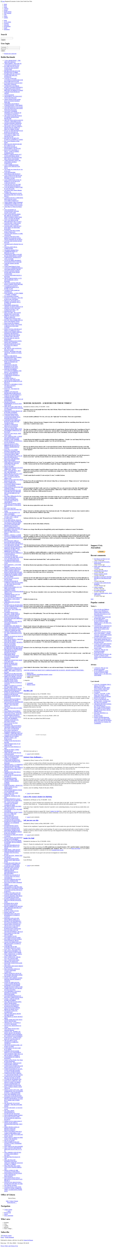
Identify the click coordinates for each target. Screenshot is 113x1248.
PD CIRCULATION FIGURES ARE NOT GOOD (12, 807)
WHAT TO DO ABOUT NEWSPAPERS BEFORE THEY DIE (13, 1124)
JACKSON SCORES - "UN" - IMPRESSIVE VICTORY (12, 550)
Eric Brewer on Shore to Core (102, 559)
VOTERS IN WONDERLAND (12, 1079)
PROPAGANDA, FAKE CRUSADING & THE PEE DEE (13, 886)
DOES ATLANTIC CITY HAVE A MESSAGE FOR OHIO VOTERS (13, 326)
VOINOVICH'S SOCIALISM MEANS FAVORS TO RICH (12, 1077)
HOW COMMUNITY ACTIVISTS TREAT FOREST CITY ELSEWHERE (12, 484)
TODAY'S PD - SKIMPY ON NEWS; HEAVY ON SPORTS (12, 1032)
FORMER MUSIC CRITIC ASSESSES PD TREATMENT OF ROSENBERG (13, 399)
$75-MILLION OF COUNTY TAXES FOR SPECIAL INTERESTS (12, 75)
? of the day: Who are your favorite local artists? (101, 650)
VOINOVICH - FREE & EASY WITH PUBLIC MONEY (13, 1063)
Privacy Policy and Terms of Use (9, 1246)
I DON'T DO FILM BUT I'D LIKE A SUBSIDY (12, 513)
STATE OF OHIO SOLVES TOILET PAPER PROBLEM (12, 983)
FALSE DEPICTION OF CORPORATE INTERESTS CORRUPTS (12, 375)
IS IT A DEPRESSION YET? (12, 527)
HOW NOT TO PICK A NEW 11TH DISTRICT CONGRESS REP (12, 505)
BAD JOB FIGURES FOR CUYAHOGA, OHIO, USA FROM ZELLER (11, 135)
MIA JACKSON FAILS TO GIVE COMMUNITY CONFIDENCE (13, 668)
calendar (6, 8)
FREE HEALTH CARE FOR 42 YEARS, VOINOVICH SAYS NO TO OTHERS (13, 408)
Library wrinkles (98, 587)
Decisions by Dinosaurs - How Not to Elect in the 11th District (13, 298)
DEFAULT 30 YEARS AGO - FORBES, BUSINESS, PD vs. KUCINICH (12, 302)
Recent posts (7, 1212)
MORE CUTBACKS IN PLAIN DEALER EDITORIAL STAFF (13, 689)
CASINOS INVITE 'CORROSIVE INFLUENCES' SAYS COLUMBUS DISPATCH (13, 199)
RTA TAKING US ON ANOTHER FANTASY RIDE (12, 936)
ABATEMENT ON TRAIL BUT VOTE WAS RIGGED (13, 97)
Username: (4, 47)
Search (6, 1214)
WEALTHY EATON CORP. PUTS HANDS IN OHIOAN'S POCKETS (12, 1118)
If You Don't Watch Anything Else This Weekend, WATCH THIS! (13, 522)
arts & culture (7, 22)
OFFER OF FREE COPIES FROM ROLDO (11, 750)
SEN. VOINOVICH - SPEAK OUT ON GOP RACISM (12, 957)
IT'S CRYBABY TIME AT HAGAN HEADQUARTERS (12, 541)
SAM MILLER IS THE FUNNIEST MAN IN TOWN (12, 947)
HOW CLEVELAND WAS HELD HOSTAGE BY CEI (13, 480)
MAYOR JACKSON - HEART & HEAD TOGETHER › (68, 670)
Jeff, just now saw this (30, 820)
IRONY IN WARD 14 (100, 698)
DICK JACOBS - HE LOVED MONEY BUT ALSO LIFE (12, 313)
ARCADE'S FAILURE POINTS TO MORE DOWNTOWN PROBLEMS (13, 117)
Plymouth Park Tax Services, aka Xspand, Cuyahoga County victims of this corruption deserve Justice (102, 656)
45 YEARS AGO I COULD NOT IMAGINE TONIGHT (13, 83)
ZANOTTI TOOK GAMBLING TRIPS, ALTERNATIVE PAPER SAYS (13, 1190)
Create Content (8, 1209)
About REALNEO (99, 652)
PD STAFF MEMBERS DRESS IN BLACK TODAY (13, 832)
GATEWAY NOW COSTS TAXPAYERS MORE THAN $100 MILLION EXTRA (12, 417)
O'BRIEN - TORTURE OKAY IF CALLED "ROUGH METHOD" (13, 734)
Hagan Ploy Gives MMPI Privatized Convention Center (12, 450)
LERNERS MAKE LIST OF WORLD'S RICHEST (12, 595)
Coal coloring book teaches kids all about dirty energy (102, 617)
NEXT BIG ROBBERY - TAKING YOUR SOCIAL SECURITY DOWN (11, 720)
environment (7, 26)
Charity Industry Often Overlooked (13, 202)
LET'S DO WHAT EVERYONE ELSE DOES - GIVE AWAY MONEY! (13, 599)
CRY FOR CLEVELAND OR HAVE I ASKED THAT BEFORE (13, 283)
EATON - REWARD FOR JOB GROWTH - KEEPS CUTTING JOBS (13, 353)
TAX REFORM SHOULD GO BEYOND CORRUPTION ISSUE (13, 996)
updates (6, 17)
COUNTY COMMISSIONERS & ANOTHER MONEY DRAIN (13, 268)
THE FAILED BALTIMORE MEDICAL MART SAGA (12, 1008)
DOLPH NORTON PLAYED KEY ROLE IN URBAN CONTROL (12, 345)
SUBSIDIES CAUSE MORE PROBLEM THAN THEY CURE (13, 986)
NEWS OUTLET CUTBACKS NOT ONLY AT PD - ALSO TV (13, 713)
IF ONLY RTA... (8, 518)
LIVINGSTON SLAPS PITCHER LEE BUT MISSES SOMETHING (13, 605)
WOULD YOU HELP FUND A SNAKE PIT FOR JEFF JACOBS (13, 1183)
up (52, 670)
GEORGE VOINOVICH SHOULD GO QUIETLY (11, 425)
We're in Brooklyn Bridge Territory (13, 1115)
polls (5, 14)
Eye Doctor (97, 692)
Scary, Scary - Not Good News (12, 949)
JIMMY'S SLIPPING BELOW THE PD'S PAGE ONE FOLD (12, 568)
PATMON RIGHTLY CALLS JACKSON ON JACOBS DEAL (13, 799)
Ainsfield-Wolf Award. (58, 850)
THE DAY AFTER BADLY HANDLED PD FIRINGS (11, 1005)
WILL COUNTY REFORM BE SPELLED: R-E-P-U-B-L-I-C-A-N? (13, 1149)
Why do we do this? (9, 1140)
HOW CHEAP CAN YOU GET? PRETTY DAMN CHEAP (13, 474)
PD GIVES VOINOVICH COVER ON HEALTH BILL (12, 819)
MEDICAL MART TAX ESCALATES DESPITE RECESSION (10, 664)
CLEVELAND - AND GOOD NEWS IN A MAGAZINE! (12, 223)
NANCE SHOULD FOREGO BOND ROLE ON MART (12, 699)
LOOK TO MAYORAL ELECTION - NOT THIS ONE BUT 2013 (12, 609)
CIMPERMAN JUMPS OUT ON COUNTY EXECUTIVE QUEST (13, 204)
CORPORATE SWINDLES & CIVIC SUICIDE (12, 258)
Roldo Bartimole (9, 1237)
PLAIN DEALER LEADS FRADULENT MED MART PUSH (12, 860)
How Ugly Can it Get (10, 508)
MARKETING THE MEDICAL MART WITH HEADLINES (13, 626)
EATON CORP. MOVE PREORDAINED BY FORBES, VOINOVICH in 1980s (13, 357)
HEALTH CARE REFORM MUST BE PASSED (11, 459)
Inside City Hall (55, 811)
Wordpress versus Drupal (100, 690)
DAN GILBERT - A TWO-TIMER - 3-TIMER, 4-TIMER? (13, 294)
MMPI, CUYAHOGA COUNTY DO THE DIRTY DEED (13, 686)
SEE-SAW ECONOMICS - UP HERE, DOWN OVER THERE (12, 951)
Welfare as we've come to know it (13, 1121)
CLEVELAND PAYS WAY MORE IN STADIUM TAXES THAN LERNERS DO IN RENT (13, 238)
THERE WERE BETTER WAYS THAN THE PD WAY (13, 1020)
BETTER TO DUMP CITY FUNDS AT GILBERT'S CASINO (13, 138)
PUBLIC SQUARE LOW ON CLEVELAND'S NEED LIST (12, 893)
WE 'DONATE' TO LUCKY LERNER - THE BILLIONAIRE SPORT (13, 1104)
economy (6, 23)
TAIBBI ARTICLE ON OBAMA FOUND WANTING (13, 989)
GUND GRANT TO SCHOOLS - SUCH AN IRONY (13, 441)
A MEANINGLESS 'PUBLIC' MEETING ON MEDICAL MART (13, 89)
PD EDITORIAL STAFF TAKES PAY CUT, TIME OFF (13, 813)
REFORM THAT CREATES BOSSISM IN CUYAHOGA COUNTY (12, 915)
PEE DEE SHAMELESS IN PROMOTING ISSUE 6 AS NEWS (12, 846)
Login (28, 676)
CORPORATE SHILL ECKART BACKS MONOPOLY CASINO (13, 255)
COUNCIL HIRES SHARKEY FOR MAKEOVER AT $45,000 (12, 261)
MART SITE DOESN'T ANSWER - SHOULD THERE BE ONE (13, 629)
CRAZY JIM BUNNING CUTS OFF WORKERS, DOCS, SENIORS (13, 280)
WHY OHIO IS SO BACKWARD (13, 1146)
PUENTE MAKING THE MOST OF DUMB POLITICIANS (13, 896)
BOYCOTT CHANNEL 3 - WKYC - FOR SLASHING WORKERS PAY (11, 151)
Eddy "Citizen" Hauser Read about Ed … (12, 1201)
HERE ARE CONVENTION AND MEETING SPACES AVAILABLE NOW (12, 463)
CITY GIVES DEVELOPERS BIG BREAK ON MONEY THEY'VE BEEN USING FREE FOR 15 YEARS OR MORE (13, 216)
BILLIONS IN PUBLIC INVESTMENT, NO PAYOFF (12, 147)
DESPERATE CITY (9, 311)
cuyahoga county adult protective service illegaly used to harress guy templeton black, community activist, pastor (102, 646)
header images (7, 11)
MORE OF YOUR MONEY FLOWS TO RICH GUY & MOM (13, 692)
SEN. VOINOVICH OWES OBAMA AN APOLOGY (11, 960)
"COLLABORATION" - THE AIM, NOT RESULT (12, 61)
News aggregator (8, 1215)
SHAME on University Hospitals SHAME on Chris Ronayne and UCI (102, 578)
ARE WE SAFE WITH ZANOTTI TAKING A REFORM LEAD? (13, 120)
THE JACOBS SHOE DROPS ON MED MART (12, 1014)
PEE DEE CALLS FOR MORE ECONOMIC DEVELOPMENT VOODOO (13, 842)
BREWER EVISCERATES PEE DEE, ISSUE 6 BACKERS (13, 158)
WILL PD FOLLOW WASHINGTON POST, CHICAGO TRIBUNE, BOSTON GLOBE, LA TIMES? (13, 1162)
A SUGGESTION (9, 95)
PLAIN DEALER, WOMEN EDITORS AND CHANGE (12, 866)
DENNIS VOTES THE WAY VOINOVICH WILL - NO (12, 308)
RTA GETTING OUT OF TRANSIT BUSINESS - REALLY (13, 930)
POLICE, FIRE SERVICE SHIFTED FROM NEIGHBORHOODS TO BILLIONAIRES (11, 871)
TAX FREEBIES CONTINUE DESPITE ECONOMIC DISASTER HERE (12, 993)
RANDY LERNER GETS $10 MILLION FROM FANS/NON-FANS (12, 900)
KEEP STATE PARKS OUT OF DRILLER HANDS (13, 587)
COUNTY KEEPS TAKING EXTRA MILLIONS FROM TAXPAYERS (12, 272)
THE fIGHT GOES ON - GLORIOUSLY (11, 1011)
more (92, 599)
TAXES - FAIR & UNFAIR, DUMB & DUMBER (12, 999)
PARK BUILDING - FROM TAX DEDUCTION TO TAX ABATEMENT (13, 787)
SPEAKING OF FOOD (10, 976)
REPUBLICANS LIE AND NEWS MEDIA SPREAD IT (12, 919)
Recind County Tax (9, 912)
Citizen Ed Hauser (28, 1240)
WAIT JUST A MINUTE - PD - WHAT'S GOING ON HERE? (12, 1081)
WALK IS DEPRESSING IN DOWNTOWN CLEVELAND (12, 1084)
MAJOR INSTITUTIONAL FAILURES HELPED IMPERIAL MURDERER (13, 618)
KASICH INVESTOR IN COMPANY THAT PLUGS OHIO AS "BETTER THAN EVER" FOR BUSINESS (13, 583)
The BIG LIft (28, 691)
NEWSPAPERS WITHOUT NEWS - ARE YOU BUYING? (12, 716)
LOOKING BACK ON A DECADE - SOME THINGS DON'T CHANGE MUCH (12, 614)
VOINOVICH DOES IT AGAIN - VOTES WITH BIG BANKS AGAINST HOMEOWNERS (13, 1070)
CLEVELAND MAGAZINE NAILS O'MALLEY (12, 231)
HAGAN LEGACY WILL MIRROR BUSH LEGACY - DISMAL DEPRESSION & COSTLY (12, 446)
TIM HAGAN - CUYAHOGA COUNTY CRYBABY (12, 1023)
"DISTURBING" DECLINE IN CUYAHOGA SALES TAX (12, 64)
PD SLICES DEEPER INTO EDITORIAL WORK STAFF (12, 829)
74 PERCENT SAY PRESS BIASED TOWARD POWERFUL (13, 86)
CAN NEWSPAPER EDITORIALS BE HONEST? (12, 173)
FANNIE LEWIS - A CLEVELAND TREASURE (12, 379)
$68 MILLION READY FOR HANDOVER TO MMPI (12, 71)
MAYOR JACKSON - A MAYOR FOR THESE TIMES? (13, 640)
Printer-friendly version (46, 674)
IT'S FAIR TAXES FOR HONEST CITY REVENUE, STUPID (13, 544)
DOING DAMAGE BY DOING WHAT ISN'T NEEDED (13, 341)
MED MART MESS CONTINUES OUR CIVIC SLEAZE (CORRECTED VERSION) (11, 656)
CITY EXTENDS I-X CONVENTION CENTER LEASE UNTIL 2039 (11, 211)
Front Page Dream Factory (11, 414)
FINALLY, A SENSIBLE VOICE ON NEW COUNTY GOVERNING (13, 386)
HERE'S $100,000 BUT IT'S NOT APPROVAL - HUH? (13, 468)
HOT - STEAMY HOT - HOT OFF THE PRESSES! (12, 471)
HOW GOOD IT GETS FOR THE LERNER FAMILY (13, 487)
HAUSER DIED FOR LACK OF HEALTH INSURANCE (13, 456)
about (5, 4)
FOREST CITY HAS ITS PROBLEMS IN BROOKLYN (12, 392)
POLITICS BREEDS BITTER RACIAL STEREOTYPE (12, 880)
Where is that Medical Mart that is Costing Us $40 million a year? (13, 1132)
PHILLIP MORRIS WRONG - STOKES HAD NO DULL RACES (12, 852)
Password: (4, 49)
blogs (5, 5)
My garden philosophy (100, 590)
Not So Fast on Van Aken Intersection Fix (11, 723)
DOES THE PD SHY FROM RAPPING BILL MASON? (12, 335)
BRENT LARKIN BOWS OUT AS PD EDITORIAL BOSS (13, 155)
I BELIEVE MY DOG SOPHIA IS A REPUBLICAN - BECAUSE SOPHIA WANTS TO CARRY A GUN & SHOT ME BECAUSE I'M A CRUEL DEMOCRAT (102, 707)
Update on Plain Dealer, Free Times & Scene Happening (13, 1060)
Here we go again (8, 466)
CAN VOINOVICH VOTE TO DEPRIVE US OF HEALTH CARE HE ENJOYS (12, 181)
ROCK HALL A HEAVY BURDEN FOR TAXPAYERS (12, 927)
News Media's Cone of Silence (12, 711)
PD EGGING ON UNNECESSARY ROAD (11, 816)
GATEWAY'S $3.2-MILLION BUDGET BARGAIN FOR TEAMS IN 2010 (12, 421)
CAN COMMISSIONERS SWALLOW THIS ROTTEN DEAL (12, 166)
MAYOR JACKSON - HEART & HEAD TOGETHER (13, 643)
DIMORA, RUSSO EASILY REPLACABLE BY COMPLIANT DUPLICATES (12, 317)
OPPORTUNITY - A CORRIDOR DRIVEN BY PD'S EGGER (13, 765)
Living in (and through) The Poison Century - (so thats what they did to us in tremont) (102, 701)
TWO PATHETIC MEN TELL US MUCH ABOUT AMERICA (13, 1054)
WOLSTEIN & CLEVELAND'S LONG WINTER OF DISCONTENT (13, 1175)
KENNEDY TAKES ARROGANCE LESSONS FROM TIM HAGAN (13, 591)
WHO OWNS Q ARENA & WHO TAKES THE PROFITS (13, 1138)
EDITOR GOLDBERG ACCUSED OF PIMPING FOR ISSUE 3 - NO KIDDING (12, 371)
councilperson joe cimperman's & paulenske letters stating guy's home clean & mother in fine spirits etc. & (102, 628)
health (5, 28)
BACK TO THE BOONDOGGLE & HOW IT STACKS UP (13, 131)
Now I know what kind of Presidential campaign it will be (12, 731)
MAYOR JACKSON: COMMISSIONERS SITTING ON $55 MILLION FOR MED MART (13, 647)
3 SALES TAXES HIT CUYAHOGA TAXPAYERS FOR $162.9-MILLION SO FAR (13, 80)
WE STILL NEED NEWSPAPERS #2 (9, 1111)
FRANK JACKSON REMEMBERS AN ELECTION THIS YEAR (13, 403)
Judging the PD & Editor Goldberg (13, 573)
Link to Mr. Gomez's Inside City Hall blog (37, 797)
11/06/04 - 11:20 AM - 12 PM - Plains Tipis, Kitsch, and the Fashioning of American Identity (102, 695)
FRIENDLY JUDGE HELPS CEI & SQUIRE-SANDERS (13, 411)
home (5, 20)
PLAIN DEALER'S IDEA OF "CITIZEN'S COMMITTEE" (12, 863)
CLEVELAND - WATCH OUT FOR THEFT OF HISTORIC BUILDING (12, 227)
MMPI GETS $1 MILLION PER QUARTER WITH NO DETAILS (13, 674)
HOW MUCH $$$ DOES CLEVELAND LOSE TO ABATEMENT (11, 500)
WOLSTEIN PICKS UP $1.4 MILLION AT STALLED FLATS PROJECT (13, 1179)
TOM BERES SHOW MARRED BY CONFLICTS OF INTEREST (13, 1035)
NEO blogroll (7, 13)
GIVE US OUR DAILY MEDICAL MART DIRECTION (13, 428)
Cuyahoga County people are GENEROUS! (12, 291)
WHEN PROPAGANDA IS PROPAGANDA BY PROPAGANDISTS (11, 1128)
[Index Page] (3, 1)
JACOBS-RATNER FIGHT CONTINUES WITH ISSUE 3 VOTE (12, 562)
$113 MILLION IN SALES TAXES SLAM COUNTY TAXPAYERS (11, 68)
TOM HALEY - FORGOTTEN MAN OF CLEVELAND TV (12, 1038)
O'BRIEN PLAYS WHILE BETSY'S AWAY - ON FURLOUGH (11, 738)
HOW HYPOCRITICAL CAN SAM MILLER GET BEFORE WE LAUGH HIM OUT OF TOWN (12, 492)
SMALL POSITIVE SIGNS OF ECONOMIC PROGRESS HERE (13, 974)
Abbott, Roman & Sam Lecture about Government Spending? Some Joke (12, 101)
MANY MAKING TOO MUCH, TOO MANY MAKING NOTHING (13, 623)
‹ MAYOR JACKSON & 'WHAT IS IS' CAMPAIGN (37, 670)
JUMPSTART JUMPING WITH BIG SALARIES (13, 575)
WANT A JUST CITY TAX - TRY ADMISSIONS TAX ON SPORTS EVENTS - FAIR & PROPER (13, 1091)
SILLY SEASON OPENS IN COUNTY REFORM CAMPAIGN (12, 970)
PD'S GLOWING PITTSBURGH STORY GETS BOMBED (13, 838)
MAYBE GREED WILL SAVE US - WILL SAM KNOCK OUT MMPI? (13, 633)
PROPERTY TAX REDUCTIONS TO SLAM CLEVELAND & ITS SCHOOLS (13, 890)
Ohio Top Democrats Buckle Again (13, 755)
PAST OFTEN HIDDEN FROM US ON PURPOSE (13, 790)
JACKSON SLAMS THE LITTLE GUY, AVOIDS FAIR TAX (13, 558)
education (6, 25)
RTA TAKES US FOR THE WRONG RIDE (11, 933)
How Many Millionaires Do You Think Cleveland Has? (12, 496)
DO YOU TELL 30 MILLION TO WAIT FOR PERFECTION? (13, 320)
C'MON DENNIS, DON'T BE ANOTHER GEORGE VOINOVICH (12, 162)
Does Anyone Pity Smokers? (11, 323)
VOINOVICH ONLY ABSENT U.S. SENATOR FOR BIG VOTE (13, 1074)
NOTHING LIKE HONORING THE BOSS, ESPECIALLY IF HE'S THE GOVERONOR (12, 727)
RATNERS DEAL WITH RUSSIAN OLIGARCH (11, 904)
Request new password (10, 53)
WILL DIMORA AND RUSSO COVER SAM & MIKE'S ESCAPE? (12, 1154)
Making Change (31, 684)
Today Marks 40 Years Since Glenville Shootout (11, 1029)
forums (6, 10)
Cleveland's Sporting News (11, 250)
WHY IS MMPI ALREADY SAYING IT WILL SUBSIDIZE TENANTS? (13, 1143)
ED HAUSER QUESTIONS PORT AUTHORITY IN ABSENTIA (12, 362)
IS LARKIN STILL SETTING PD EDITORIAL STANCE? (13, 529)
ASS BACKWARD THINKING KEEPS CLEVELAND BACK (13, 123)
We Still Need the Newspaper (12, 1113)
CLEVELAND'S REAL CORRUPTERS (10, 247)
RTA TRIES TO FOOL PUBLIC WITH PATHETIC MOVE (13, 939)
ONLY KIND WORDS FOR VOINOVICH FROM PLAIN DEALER (12, 761)
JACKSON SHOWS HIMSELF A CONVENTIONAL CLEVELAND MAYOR (13, 554)
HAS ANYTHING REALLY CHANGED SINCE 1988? (12, 453)
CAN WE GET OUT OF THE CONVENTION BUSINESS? (12, 185)
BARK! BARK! (98, 716)
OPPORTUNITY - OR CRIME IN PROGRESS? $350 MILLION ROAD (13, 769)
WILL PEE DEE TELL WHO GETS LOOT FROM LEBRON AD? (13, 1167)
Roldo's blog (30, 673)
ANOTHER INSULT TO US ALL (13, 106)
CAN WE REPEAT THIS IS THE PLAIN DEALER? (13, 188)
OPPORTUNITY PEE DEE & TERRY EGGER (12, 772)
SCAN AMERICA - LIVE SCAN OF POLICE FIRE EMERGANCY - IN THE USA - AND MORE (103, 622)
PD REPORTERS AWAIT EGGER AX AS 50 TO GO (11, 826)
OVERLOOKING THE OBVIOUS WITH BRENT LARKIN (11, 781)
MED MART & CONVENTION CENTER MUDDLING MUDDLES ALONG (13, 651)
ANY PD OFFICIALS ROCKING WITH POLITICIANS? (13, 109)
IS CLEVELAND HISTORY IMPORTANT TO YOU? (12, 525)
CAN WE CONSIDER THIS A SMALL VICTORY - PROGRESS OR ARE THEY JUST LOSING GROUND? (102, 687)
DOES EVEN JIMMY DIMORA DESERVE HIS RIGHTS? (13, 332)
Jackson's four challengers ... (33, 757)
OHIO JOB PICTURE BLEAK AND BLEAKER (12, 753)
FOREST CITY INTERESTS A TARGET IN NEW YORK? (12, 395)
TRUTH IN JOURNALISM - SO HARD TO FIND (13, 1045)
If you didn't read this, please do (12, 520)
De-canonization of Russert (11, 296)
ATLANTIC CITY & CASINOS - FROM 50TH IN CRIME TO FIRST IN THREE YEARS (13, 127)
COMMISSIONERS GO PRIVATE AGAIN (11, 252)
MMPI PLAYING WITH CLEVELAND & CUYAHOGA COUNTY (13, 682)
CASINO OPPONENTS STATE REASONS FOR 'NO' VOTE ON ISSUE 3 (13, 195)
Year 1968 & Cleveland (10, 1185)
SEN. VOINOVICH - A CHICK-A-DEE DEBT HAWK (13, 954)
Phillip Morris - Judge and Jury (12, 849)
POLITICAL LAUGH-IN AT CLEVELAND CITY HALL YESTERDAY (12, 876)
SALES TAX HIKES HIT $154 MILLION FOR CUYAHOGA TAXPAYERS (12, 943)
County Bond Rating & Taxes (12, 266)
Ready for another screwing (11, 910)
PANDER (7, 784)
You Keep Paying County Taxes (12, 1186)
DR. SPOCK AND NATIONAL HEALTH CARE (13, 349)
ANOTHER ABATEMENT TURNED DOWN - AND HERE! (13, 104)
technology (7, 29)
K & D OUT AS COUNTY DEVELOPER (11, 578)
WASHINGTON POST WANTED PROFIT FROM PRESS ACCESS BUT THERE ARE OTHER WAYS (13, 1099)
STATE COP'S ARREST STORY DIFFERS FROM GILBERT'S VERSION (13, 979)
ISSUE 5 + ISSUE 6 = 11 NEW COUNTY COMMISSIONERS (12, 535)
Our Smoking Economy (10, 778)
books (5, 7)
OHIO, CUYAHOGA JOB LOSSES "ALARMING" (11, 757)
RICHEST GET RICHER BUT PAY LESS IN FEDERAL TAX (12, 922)
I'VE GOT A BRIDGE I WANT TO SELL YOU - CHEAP (12, 516)
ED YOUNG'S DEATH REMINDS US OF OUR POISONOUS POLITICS (11, 366)
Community (30, 683)
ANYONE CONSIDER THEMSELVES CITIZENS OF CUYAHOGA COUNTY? (12, 113)
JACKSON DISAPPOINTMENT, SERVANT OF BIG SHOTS (13, 547)
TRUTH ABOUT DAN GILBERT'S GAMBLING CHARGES (11, 1042)
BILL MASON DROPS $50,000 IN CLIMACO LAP (13, 144)
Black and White (75, 848)
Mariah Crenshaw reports (100, 573)
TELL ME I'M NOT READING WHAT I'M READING (13, 1002)
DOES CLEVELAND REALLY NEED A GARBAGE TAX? (13, 329)
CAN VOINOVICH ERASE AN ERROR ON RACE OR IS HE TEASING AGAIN (13, 177)
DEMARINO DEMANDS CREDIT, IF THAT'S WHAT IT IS (13, 305)
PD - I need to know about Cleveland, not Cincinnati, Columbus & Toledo (11, 803)
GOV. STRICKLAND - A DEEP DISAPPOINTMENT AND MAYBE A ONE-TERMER (13, 438)
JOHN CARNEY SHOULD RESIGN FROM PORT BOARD (13, 571)
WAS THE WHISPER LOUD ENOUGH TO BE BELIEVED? (13, 1095)
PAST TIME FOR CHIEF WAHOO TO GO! (11, 793)
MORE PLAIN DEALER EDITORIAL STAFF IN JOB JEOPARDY (12, 696)
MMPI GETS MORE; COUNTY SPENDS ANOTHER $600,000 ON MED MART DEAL (13, 678)
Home (2, 1237)
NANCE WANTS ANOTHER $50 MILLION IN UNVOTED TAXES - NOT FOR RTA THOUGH (13, 704)
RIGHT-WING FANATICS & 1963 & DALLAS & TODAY (12, 924)
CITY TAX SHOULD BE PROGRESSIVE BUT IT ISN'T (13, 220)
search (5, 16)
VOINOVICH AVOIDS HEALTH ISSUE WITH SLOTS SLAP (13, 1066)
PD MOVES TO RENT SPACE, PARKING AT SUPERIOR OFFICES (13, 823)
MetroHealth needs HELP (101, 570)
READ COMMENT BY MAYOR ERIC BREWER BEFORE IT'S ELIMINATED (13, 908)
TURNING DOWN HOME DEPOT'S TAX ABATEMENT (12, 1051)
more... (9, 1211)
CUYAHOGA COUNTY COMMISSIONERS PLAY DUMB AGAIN (11, 287)
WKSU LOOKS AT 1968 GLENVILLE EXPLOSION (12, 1171)
